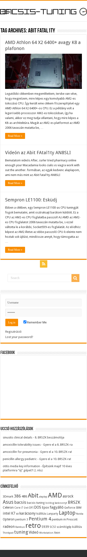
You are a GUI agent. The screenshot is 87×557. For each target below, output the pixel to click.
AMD (55, 495)
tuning (21, 532)
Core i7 (18, 507)
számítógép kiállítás (69, 527)
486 (24, 496)
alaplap (43, 496)
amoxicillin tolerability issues (22, 444)
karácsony (27, 513)
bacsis (20, 502)
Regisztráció (13, 331)
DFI (31, 507)
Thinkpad (8, 532)
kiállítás (41, 513)
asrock (68, 496)
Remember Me (36, 322)
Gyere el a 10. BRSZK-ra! (56, 452)
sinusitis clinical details (17, 437)
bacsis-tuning (36, 502)
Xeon (57, 532)
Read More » (15, 136)
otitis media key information (21, 466)
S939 (45, 527)
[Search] (75, 278)
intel (6, 513)
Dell (26, 507)
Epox (45, 507)
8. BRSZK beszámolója (49, 437)
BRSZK (74, 502)
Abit (33, 495)
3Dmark (8, 496)
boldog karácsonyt (56, 502)
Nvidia (79, 513)
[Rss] (43, 264)
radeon (9, 526)
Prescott (72, 519)
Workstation (46, 532)
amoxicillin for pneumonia (20, 452)
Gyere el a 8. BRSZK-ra (58, 444)
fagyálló (57, 507)
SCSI (53, 527)
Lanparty (52, 513)
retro (33, 525)
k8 (17, 513)
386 (17, 496)
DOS (37, 507)
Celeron (8, 507)
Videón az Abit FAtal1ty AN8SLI (38, 152)
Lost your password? (19, 337)
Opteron (9, 519)
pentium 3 (21, 519)
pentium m (59, 519)
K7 (13, 513)
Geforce (69, 507)
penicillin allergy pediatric (20, 459)
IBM (78, 507)
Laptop (67, 513)
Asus (8, 502)
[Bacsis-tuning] (43, 10)
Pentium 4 (40, 519)
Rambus (20, 527)
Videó (34, 532)
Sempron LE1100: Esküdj (31, 200)
